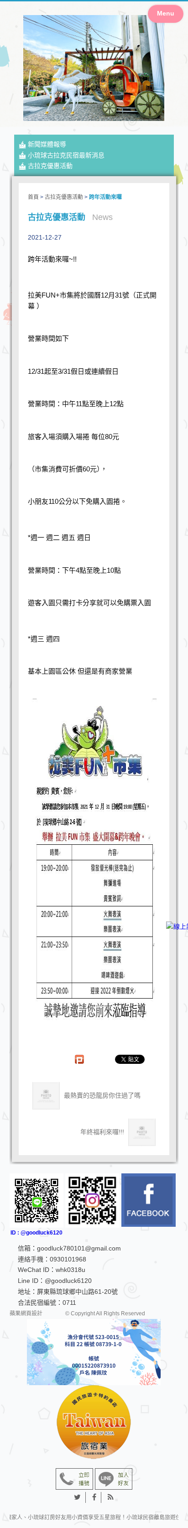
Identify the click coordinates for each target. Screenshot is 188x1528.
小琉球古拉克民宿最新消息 (66, 155)
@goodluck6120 (68, 1280)
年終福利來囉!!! (103, 1132)
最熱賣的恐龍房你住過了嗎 (101, 1095)
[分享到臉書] (94, 1497)
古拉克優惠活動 (50, 165)
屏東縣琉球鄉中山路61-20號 (77, 1291)
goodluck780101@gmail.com (79, 1248)
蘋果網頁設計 (26, 1313)
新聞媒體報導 (47, 144)
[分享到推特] (77, 1497)
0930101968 (68, 1259)
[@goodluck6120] (113, 1478)
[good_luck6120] (92, 1200)
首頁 (33, 197)
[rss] (110, 1497)
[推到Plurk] (84, 1059)
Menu (165, 13)
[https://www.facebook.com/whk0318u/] (148, 1200)
